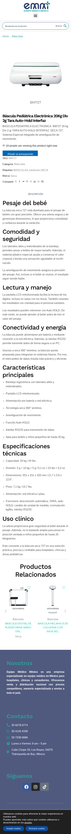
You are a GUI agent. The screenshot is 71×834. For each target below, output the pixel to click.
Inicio (6, 36)
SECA (44, 170)
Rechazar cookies (37, 828)
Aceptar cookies (13, 828)
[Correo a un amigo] (31, 181)
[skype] (42, 181)
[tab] (35, 194)
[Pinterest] (27, 181)
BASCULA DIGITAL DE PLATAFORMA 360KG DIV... (18, 627)
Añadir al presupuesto (20, 154)
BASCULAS (21, 170)
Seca (14, 176)
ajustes (28, 822)
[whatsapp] (38, 181)
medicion (34, 170)
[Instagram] (35, 787)
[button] (35, 15)
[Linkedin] (35, 181)
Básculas (17, 36)
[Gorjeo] (16, 181)
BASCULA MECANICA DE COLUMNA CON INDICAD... (53, 627)
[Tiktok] (44, 787)
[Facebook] (19, 181)
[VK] (23, 181)
